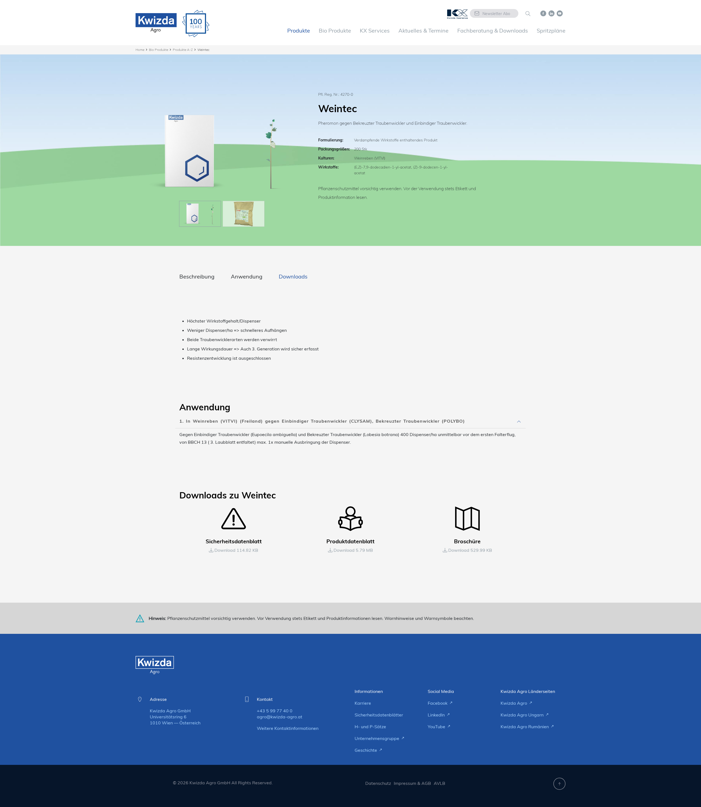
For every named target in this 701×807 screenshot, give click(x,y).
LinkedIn (437, 715)
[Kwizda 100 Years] (195, 23)
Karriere (363, 703)
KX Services (375, 30)
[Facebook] (543, 13)
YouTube (437, 726)
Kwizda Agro (514, 703)
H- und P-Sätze (370, 726)
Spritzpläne (551, 30)
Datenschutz (378, 783)
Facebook (438, 703)
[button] (350, 421)
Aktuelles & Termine (423, 30)
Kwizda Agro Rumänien (525, 726)
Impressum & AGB (412, 783)
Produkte (298, 30)
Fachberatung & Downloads (492, 30)
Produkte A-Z (183, 50)
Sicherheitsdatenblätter (379, 715)
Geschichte (366, 750)
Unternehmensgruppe (377, 738)
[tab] (350, 421)
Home (140, 50)
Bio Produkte (335, 30)
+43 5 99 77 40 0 (274, 710)
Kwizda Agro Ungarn (523, 715)
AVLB (439, 783)
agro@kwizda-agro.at (279, 716)
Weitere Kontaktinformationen (287, 728)
